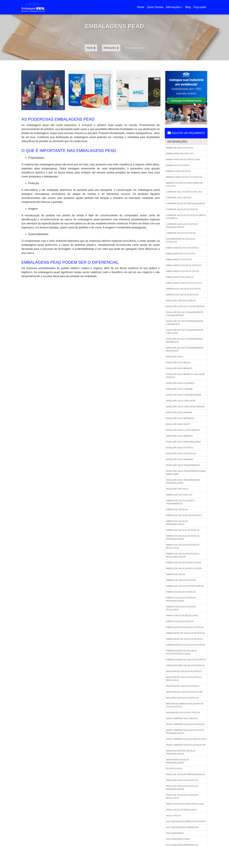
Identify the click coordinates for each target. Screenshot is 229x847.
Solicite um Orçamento (188, 133)
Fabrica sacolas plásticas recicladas (181, 608)
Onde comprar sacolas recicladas (186, 739)
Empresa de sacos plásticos (182, 295)
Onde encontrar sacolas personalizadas (180, 752)
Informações (173, 7)
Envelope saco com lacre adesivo (185, 406)
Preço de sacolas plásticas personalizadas (182, 787)
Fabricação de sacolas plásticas (185, 627)
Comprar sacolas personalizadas (185, 203)
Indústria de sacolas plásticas (184, 671)
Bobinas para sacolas (178, 171)
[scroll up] (217, 834)
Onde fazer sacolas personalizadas (177, 761)
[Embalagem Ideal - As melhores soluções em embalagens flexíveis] (33, 7)
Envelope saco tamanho (179, 459)
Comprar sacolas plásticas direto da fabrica (186, 216)
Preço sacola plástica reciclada (185, 804)
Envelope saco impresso (180, 418)
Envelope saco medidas (179, 436)
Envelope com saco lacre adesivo (185, 306)
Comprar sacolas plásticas (182, 209)
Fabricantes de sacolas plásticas (185, 633)
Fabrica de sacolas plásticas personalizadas (182, 537)
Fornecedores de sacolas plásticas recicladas (181, 652)
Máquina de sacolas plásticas (183, 712)
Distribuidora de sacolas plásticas (180, 240)
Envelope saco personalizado (183, 442)
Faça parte (199, 7)
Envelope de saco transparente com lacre (184, 331)
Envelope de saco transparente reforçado (184, 340)
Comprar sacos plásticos (181, 233)
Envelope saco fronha (179, 412)
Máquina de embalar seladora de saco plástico (185, 705)
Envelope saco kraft (178, 424)
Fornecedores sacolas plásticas (185, 665)
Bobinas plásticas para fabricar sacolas (184, 184)
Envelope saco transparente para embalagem (186, 472)
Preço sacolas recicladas (181, 810)
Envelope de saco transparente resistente (184, 349)
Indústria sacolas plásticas (182, 698)
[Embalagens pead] (43, 89)
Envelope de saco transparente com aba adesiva (184, 314)
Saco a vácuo (173, 815)
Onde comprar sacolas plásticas (185, 724)
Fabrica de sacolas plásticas (182, 530)
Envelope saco (174, 357)
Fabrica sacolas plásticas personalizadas (181, 599)
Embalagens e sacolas (179, 259)
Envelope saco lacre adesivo (183, 430)
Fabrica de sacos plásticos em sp (185, 586)
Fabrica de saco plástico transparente (180, 502)
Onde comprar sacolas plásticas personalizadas (185, 731)
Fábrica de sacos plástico (181, 580)
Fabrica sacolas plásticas (181, 592)
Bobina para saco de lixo (180, 153)
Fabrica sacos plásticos (180, 621)
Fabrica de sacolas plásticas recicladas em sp (182, 555)
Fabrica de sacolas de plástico (184, 515)
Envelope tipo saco (177, 489)
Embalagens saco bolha (179, 277)
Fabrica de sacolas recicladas (183, 562)
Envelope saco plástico (179, 448)
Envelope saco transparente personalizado (183, 481)
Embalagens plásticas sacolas (184, 265)
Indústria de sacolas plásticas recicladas (184, 678)
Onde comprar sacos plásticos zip (186, 745)
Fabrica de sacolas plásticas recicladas (182, 546)
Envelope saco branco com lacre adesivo (185, 376)
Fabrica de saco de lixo (179, 495)
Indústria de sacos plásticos (182, 686)
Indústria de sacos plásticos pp (184, 692)
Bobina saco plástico (178, 165)
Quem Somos (155, 7)
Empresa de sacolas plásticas (183, 289)
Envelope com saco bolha (181, 300)
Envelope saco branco (179, 368)
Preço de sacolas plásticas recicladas (182, 796)
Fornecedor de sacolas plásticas (185, 645)
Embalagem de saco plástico (182, 248)
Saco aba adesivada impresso (182, 827)
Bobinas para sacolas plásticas (184, 177)
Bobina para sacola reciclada (183, 159)
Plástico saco (174, 768)
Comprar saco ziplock (179, 198)
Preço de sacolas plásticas (182, 780)
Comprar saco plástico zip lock (184, 192)
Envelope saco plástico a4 (181, 453)
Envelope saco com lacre (181, 401)
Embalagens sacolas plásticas (184, 283)
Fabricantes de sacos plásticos (184, 639)
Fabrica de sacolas (177, 509)
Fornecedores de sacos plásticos (186, 659)
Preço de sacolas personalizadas (185, 774)
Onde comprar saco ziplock (182, 718)
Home (141, 8)
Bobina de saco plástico (179, 148)
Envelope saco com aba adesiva (183, 395)
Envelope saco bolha (178, 362)
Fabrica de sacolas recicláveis (184, 568)
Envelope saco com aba (179, 389)
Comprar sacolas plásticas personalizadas (182, 225)
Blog (188, 7)
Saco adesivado (175, 833)
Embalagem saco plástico (180, 254)
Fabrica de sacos (175, 574)
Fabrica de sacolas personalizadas (177, 522)
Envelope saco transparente (183, 465)
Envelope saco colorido (180, 383)
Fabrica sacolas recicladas (182, 615)
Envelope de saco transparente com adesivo (184, 322)
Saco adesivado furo (178, 839)
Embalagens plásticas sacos (182, 271)
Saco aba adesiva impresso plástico (186, 821)
